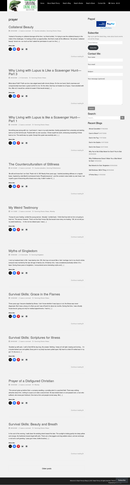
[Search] (122, 117)
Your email (91, 64)
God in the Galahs (95, 142)
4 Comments (24, 255)
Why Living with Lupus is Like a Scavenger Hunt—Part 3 (45, 72)
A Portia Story (93, 175)
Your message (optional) (96, 79)
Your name (91, 57)
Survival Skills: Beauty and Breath (33, 424)
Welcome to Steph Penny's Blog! (79, 480)
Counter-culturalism (40, 31)
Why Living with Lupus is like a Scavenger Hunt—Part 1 (44, 119)
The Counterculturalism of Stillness (34, 164)
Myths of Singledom (23, 250)
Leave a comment (25, 31)
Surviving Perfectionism (54, 168)
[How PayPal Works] (106, 24)
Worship (52, 211)
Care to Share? (94, 133)
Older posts (46, 468)
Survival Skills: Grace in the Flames (34, 294)
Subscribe (93, 48)
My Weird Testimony (23, 207)
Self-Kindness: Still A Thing (97, 170)
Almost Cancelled (94, 129)
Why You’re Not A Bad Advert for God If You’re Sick (105, 151)
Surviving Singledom (37, 255)
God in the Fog (94, 138)
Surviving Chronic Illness (54, 31)
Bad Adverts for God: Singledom (99, 165)
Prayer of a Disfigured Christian (31, 380)
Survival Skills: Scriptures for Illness (34, 337)
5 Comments (24, 78)
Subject (90, 71)
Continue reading (76, 56)
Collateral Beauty (21, 26)
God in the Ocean (94, 147)
